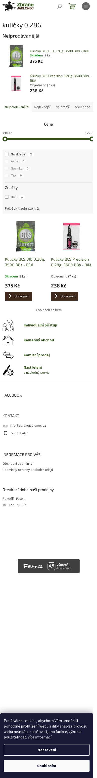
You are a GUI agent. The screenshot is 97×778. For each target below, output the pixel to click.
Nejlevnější (42, 107)
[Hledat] (60, 6)
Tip (16, 175)
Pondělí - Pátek (13, 499)
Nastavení (47, 750)
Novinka (19, 168)
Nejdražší (63, 107)
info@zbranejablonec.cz (28, 425)
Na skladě (21, 154)
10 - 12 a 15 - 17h (14, 505)
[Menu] (86, 6)
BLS (17, 196)
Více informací (39, 737)
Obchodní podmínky (17, 463)
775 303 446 (18, 433)
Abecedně (82, 107)
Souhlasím (46, 766)
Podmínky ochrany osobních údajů (27, 469)
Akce (17, 161)
